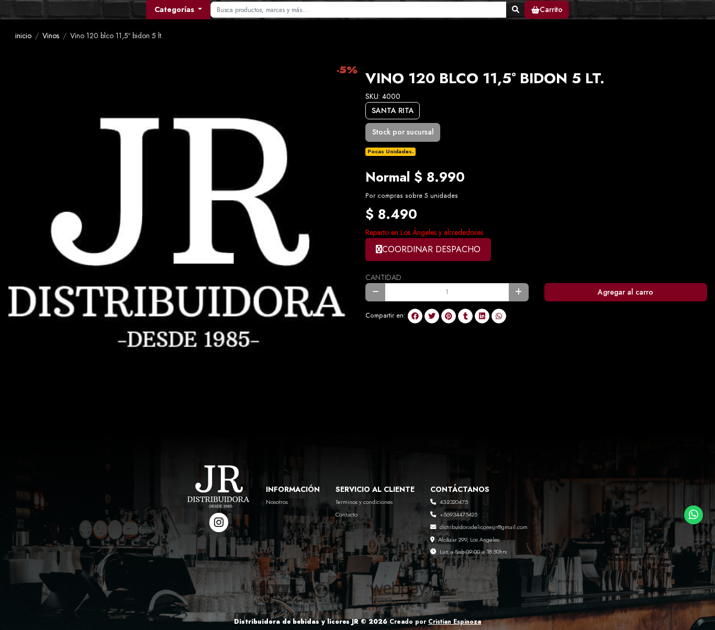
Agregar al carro (625, 292)
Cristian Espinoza (454, 621)
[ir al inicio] (219, 493)
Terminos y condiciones (364, 502)
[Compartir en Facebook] (415, 316)
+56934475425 (458, 514)
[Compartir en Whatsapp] (498, 316)
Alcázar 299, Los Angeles (468, 539)
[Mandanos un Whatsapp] (693, 515)
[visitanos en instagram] (219, 522)
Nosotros (277, 502)
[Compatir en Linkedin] (482, 316)
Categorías (175, 9)
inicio (23, 35)
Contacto (347, 514)
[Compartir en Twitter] (431, 316)
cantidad (383, 277)
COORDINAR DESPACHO (431, 249)
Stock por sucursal (403, 132)
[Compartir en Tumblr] (465, 316)
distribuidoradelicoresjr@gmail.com (484, 527)
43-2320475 (454, 502)
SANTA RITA (393, 110)
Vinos (50, 35)
